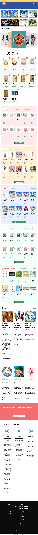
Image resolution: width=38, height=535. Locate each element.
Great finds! (30, 436)
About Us (20, 513)
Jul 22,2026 (15, 329)
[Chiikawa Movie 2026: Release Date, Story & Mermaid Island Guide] (30, 316)
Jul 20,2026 (27, 329)
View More (4, 363)
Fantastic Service (7, 437)
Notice (20, 523)
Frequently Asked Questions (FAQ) (23, 526)
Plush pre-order (19, 437)
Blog (8, 516)
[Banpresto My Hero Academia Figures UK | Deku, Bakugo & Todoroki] (19, 371)
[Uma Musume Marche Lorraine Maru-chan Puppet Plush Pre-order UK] (30, 371)
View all (34, 53)
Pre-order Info (21, 519)
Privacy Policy (21, 516)
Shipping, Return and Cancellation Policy (22, 521)
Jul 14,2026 (15, 385)
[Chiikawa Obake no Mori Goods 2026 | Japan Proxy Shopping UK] (7, 371)
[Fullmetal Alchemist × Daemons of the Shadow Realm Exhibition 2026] (19, 316)
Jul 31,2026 (3, 329)
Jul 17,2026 (3, 385)
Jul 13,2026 (27, 385)
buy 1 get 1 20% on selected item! (19, 222)
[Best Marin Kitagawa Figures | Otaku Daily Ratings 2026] (7, 316)
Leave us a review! (19, 416)
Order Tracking (10, 513)
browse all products (19, 142)
